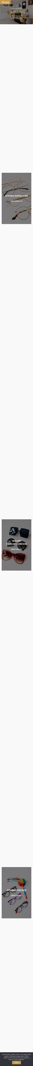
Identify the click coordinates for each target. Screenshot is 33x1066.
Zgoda (16, 1062)
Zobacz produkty (16, 201)
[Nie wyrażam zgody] (31, 1059)
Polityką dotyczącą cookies (17, 1056)
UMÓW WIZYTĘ (16, 17)
